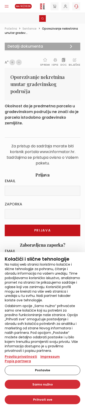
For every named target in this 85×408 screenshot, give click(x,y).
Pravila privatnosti (21, 356)
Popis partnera (18, 361)
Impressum (50, 356)
